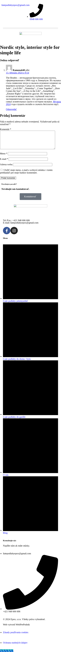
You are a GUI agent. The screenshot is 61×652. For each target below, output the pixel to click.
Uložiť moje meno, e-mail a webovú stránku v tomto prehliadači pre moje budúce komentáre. (26, 171)
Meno (3, 153)
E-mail (4, 159)
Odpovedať (11, 109)
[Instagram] (14, 230)
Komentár (5, 129)
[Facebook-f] (6, 230)
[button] (30, 28)
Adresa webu (6, 164)
